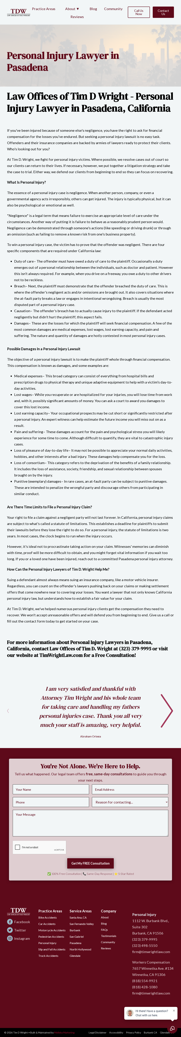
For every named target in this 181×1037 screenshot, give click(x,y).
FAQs (104, 929)
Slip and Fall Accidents (51, 949)
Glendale (75, 955)
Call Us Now (138, 12)
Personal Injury (47, 943)
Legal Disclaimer (97, 1032)
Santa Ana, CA (78, 917)
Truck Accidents (48, 955)
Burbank (75, 930)
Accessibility (116, 1032)
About (105, 917)
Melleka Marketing (64, 1032)
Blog (93, 9)
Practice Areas (43, 9)
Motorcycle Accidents (52, 930)
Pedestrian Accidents (51, 936)
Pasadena (75, 943)
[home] (18, 12)
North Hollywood (80, 949)
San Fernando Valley (82, 923)
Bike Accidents (47, 917)
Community (113, 9)
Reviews (77, 17)
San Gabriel (77, 936)
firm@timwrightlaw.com (151, 952)
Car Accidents (47, 923)
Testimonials (108, 935)
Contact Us (163, 12)
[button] (72, 9)
